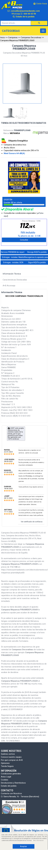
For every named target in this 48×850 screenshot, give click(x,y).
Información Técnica (12, 274)
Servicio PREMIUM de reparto (13, 252)
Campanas (13, 37)
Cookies (4, 780)
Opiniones (5, 763)
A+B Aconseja (9, 285)
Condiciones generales (11, 773)
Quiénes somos (8, 754)
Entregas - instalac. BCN (13, 262)
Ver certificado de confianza (31, 522)
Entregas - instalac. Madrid (13, 257)
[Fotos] (9, 113)
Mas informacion (38, 840)
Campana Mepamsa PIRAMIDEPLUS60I (17, 40)
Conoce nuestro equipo (11, 757)
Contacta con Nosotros (11, 793)
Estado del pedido (9, 786)
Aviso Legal (6, 777)
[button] (39, 23)
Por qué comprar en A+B (12, 760)
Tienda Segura (7, 766)
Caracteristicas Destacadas (15, 280)
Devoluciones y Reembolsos (13, 783)
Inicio (2, 37)
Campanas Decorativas (31, 37)
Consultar (24, 240)
